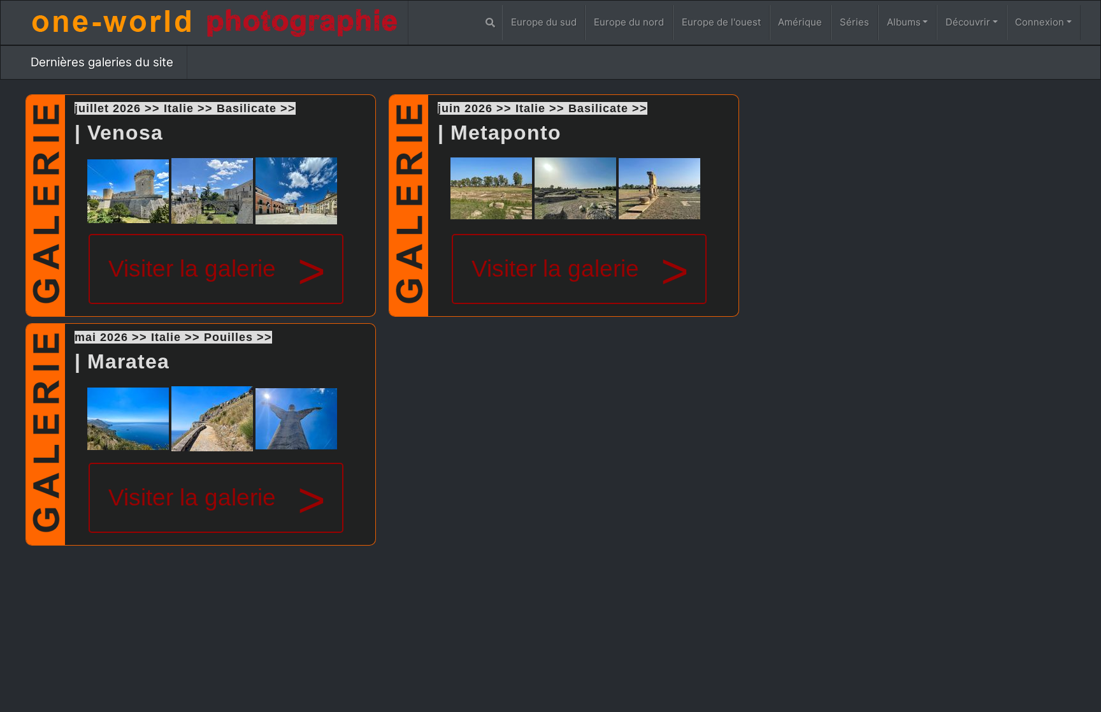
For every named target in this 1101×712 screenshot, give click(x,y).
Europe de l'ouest (721, 22)
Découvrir (968, 22)
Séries (854, 22)
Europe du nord (629, 22)
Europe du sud (544, 22)
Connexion (1039, 22)
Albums (904, 22)
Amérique (800, 22)
